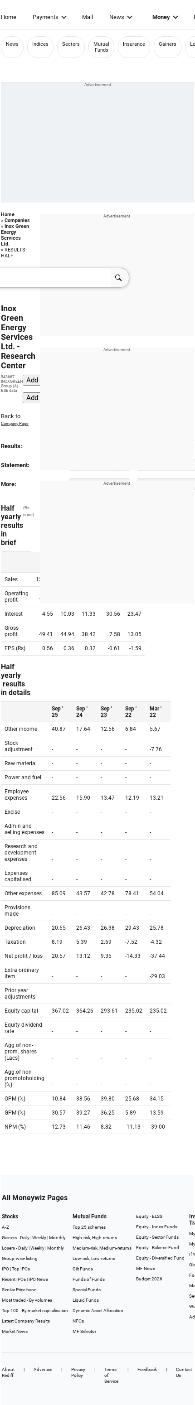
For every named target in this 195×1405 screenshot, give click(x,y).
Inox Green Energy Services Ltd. (15, 235)
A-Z (5, 1227)
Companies (17, 220)
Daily (24, 1238)
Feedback (147, 1369)
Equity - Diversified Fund (160, 1258)
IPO (5, 1269)
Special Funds (87, 1290)
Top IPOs (21, 1269)
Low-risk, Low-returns (94, 1258)
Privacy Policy (78, 1372)
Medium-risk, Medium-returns (102, 1248)
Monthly (57, 1238)
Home (8, 17)
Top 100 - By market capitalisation (35, 1310)
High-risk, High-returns (95, 1238)
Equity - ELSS (149, 1216)
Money (161, 17)
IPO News (38, 1279)
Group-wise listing (20, 1258)
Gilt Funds (83, 1269)
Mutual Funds (101, 47)
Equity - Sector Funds (157, 1237)
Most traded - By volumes (27, 1300)
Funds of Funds (89, 1279)
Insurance (134, 44)
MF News (145, 1268)
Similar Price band (19, 1290)
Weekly (39, 1238)
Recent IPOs (14, 1279)
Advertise (43, 1369)
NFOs (78, 1321)
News (116, 17)
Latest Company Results (26, 1321)
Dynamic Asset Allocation (98, 1310)
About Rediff (8, 1372)
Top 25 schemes (89, 1227)
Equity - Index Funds (156, 1227)
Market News (15, 1331)
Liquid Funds (86, 1300)
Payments (45, 17)
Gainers (167, 44)
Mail (87, 17)
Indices (40, 44)
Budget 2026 (149, 1279)
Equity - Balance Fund (157, 1247)
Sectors (71, 44)
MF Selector (84, 1331)
